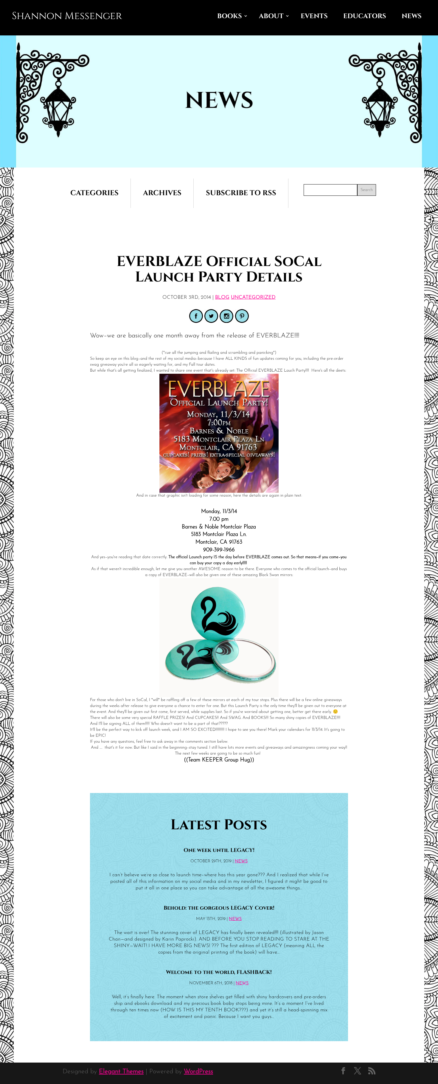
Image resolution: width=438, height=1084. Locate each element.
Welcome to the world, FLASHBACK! (219, 972)
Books (229, 16)
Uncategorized (253, 297)
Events (314, 16)
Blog (222, 297)
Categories (94, 193)
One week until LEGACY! (219, 850)
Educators (364, 16)
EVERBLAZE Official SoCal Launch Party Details (219, 269)
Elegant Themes (121, 1071)
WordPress (198, 1071)
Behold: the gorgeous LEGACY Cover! (219, 908)
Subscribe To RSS (241, 193)
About (271, 16)
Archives (162, 193)
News (412, 16)
